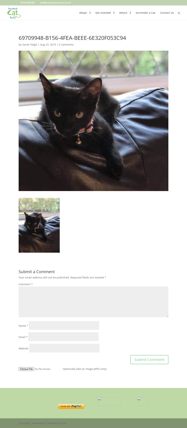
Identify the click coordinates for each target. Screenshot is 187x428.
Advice (123, 13)
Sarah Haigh (29, 44)
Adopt (83, 13)
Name (23, 325)
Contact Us (167, 13)
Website (23, 348)
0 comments (66, 44)
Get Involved (103, 13)
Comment (26, 284)
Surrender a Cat (145, 13)
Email (23, 337)
